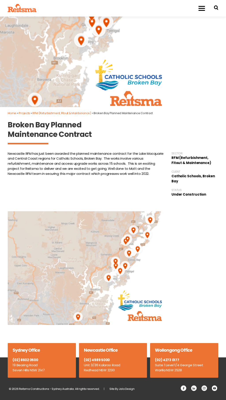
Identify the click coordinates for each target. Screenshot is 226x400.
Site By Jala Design (121, 389)
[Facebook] (183, 388)
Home (12, 113)
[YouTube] (214, 388)
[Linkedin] (194, 388)
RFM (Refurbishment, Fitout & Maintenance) (61, 113)
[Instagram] (204, 388)
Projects (24, 113)
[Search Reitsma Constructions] (216, 8)
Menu (202, 8)
